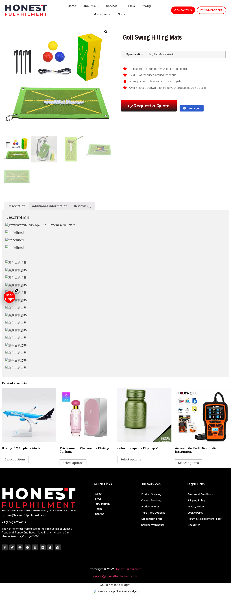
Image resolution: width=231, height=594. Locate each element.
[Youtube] (20, 547)
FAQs (131, 6)
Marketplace (102, 14)
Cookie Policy (195, 512)
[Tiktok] (50, 547)
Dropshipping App (151, 518)
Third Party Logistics (153, 512)
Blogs (121, 14)
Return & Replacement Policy (204, 518)
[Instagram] (35, 547)
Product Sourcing (151, 494)
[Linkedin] (43, 547)
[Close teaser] (16, 290)
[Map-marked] (58, 547)
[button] (9, 297)
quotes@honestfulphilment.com (115, 576)
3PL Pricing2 (102, 503)
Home (72, 6)
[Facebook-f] (5, 547)
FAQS (98, 498)
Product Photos (150, 506)
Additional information (49, 206)
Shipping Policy (196, 500)
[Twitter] (12, 547)
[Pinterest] (27, 547)
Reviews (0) (82, 206)
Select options (15, 459)
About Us (89, 6)
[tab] (16, 206)
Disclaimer (194, 525)
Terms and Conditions (200, 494)
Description (16, 206)
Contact (99, 514)
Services (111, 6)
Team (98, 509)
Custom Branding (151, 500)
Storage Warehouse (152, 525)
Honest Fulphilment (128, 569)
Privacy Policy (196, 506)
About (98, 493)
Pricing (146, 6)
